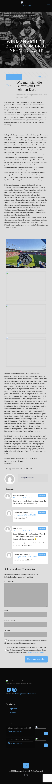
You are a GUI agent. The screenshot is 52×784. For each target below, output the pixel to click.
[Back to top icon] (26, 765)
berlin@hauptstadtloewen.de (25, 694)
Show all (42, 77)
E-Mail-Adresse (10, 620)
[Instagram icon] (27, 775)
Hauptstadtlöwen (34, 95)
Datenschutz (13, 712)
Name (7, 610)
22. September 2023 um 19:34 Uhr (24, 531)
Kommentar (9, 581)
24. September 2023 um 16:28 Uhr (26, 515)
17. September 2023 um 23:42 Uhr (24, 498)
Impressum (13, 709)
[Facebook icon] (25, 775)
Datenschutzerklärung (36, 652)
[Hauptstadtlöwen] (26, 5)
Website (7, 630)
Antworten (42, 495)
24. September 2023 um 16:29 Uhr (26, 557)
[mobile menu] (48, 5)
